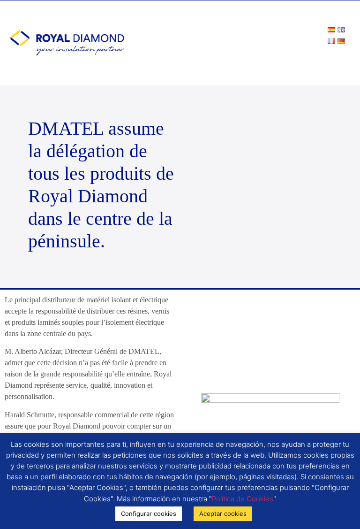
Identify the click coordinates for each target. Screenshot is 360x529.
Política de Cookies (242, 498)
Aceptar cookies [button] (223, 513)
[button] (344, 59)
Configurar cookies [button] (148, 513)
